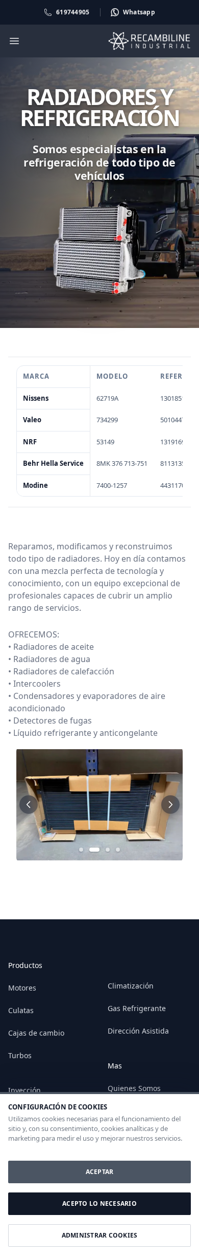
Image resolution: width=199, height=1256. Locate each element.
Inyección (24, 1090)
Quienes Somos (134, 1088)
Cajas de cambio (36, 1033)
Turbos (20, 1055)
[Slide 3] (108, 850)
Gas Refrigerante (137, 1008)
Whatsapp (139, 12)
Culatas (21, 1010)
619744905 (73, 12)
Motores (22, 988)
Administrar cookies (100, 1235)
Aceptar (100, 1171)
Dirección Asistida (138, 1031)
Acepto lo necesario (99, 1203)
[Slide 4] (118, 850)
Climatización (131, 986)
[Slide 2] (94, 850)
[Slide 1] (81, 850)
